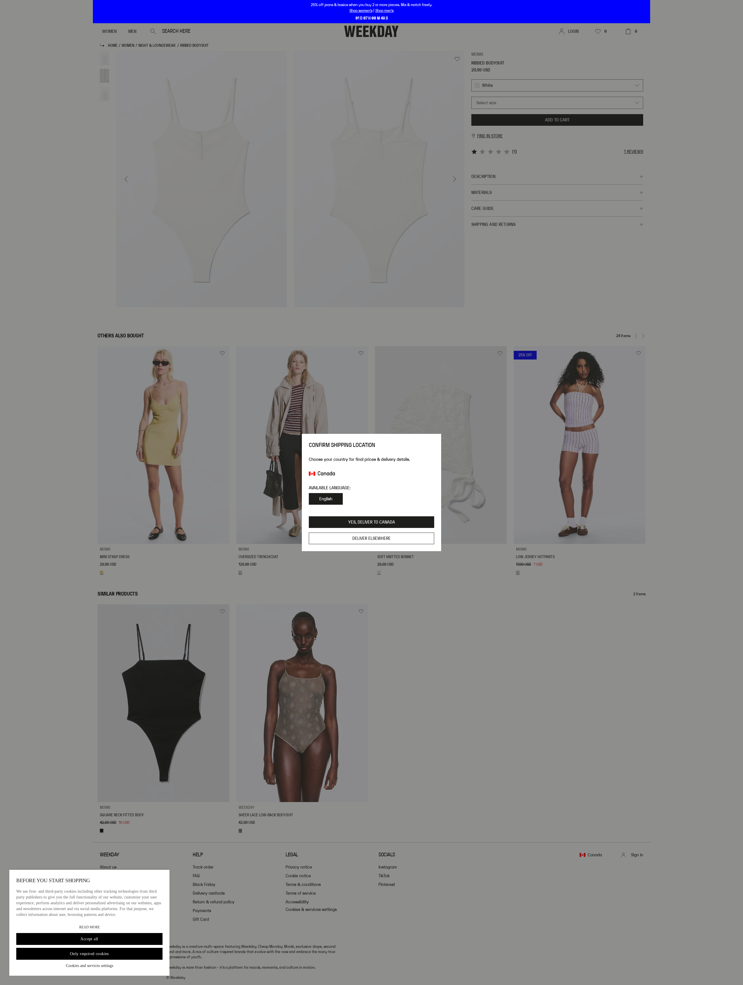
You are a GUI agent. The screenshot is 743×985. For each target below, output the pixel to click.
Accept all (89, 939)
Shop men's (384, 11)
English (325, 499)
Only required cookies (89, 954)
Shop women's (360, 11)
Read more (89, 927)
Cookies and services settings (89, 966)
